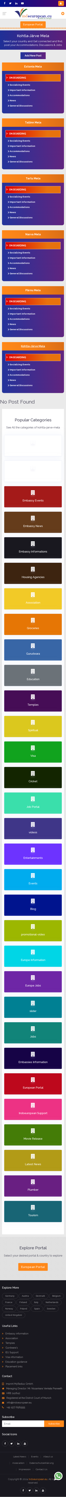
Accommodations (20, 95)
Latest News (19, 1456)
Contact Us (41, 1469)
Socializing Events (20, 85)
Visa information (14, 1357)
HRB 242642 (13, 1393)
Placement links (14, 1366)
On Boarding (17, 77)
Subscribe (54, 1423)
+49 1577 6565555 (15, 1407)
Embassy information (16, 1333)
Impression (25, 1469)
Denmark (40, 1296)
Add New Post (33, 55)
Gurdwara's (11, 1347)
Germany (10, 1296)
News (13, 100)
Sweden (51, 1309)
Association (11, 1338)
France (8, 1302)
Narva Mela (33, 234)
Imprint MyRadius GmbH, (19, 1383)
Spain (37, 1309)
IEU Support (11, 1352)
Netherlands (52, 1302)
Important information (22, 90)
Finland (23, 1302)
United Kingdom (13, 1315)
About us (48, 1456)
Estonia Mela (33, 66)
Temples (10, 1343)
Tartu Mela (33, 178)
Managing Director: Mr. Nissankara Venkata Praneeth (34, 1388)
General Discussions (21, 105)
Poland (23, 1309)
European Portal (33, 24)
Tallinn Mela (33, 122)
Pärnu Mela (33, 290)
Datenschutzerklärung (41, 1463)
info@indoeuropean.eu (19, 1402)
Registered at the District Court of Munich (28, 1398)
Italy (36, 1302)
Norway (9, 1309)
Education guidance (16, 1361)
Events (34, 1456)
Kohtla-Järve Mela (33, 346)
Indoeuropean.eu (38, 1479)
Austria (25, 1296)
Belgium (56, 1296)
